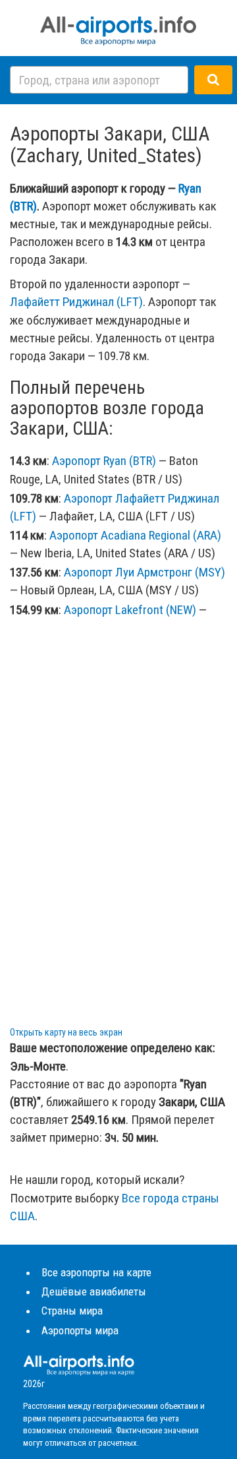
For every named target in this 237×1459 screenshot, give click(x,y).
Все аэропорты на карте (96, 1272)
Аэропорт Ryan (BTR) (104, 460)
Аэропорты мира (79, 1330)
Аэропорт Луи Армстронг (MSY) (144, 572)
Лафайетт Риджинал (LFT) (76, 301)
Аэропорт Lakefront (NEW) (130, 609)
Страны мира (72, 1310)
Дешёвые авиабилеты (93, 1291)
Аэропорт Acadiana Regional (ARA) (135, 535)
